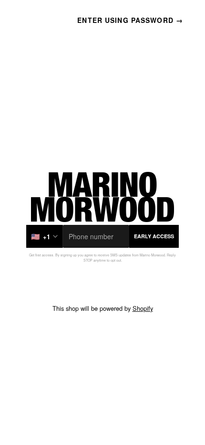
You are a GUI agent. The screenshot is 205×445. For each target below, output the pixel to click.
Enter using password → (130, 20)
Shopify (143, 308)
